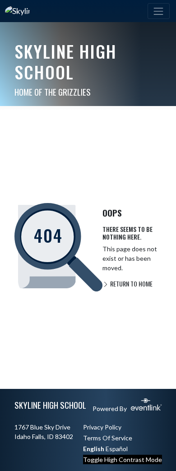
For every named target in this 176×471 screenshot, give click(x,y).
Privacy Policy (102, 427)
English (93, 449)
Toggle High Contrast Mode (122, 459)
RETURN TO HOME (131, 283)
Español (117, 449)
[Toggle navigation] (159, 11)
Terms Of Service (107, 438)
